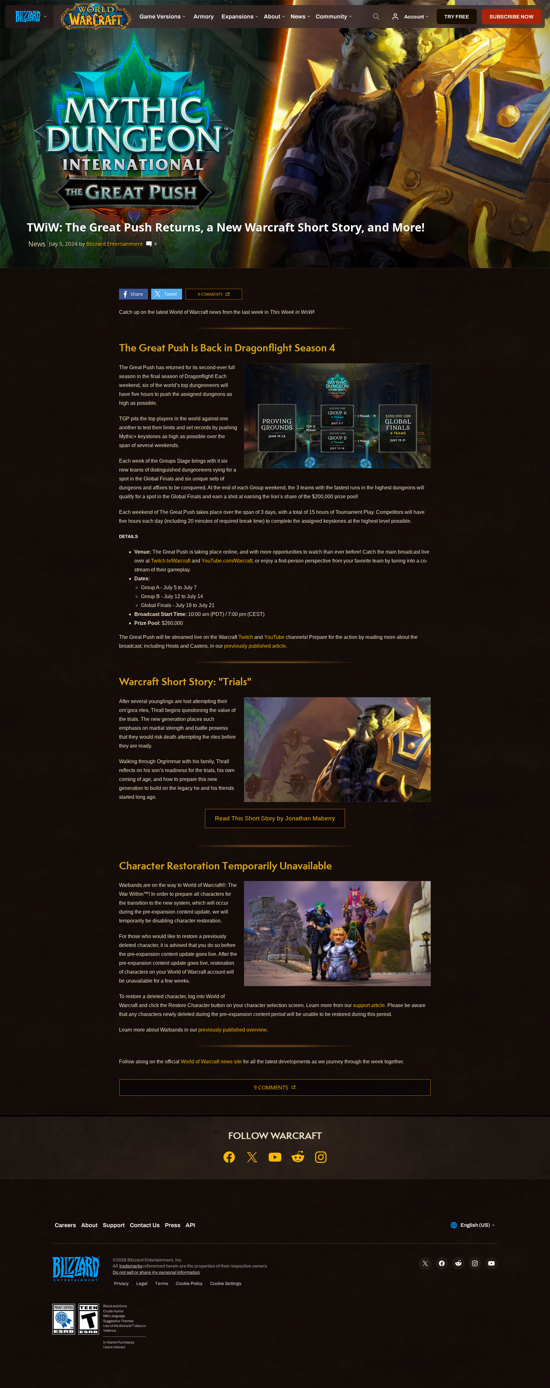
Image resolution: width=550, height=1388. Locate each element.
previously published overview (232, 1029)
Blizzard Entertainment (114, 243)
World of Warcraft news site (211, 1061)
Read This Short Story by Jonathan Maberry (275, 818)
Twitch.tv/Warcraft (170, 560)
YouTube (274, 637)
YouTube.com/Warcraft (226, 560)
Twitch (245, 637)
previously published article (255, 646)
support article (369, 1005)
